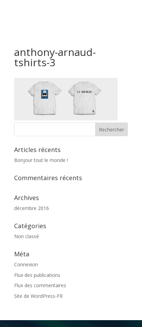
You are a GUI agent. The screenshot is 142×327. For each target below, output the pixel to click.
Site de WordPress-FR (38, 296)
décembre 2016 (31, 208)
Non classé (26, 236)
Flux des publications (37, 275)
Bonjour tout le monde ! (41, 160)
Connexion (26, 264)
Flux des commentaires (40, 285)
